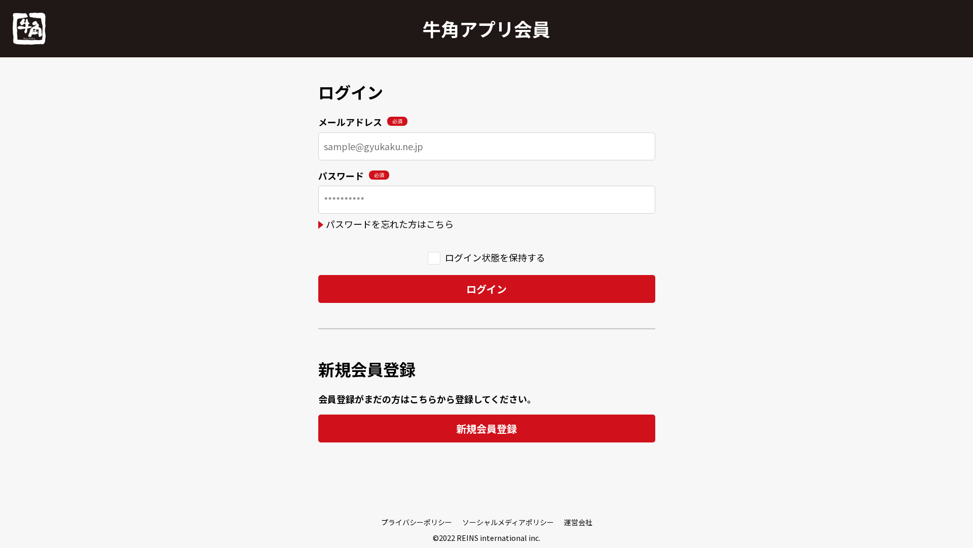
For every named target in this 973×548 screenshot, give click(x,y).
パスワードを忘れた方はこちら (390, 223)
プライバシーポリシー (416, 522)
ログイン (486, 289)
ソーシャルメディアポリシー (508, 522)
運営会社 (578, 522)
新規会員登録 (486, 428)
